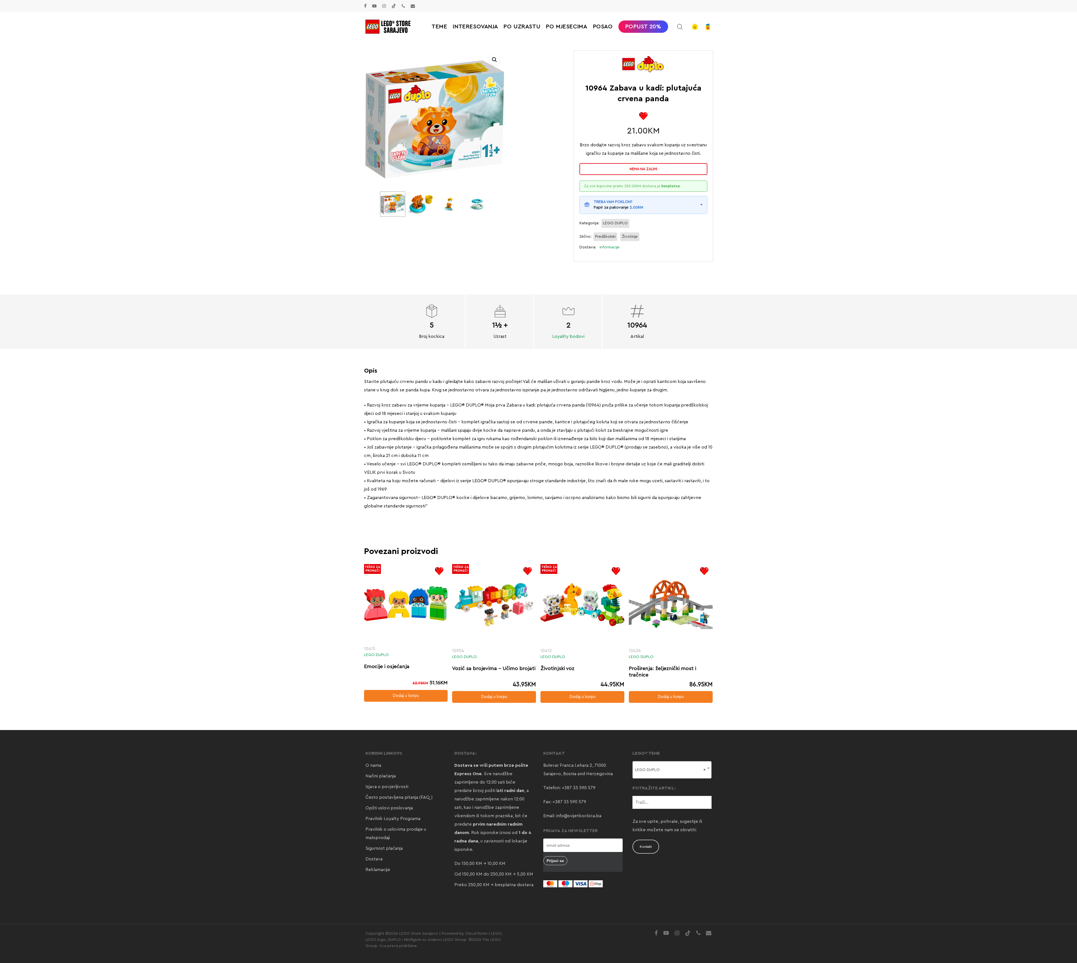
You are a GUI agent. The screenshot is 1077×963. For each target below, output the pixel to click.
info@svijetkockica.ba (578, 816)
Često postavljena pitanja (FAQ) (398, 797)
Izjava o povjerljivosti (386, 786)
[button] (494, 60)
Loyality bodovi (568, 336)
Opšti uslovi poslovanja (389, 808)
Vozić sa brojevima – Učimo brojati (493, 668)
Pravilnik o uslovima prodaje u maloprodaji (395, 833)
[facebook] (365, 6)
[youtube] (374, 6)
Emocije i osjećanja (386, 666)
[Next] (480, 204)
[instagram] (384, 6)
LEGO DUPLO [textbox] (670, 770)
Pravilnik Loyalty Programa (392, 818)
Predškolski (605, 237)
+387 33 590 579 (578, 788)
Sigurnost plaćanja (384, 848)
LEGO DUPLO (615, 223)
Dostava (374, 859)
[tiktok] (394, 6)
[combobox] (672, 770)
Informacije (610, 247)
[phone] (403, 6)
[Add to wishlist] (643, 116)
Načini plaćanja (380, 776)
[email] (413, 6)
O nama (373, 765)
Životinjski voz (557, 668)
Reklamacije (377, 869)
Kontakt (646, 846)
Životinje (630, 237)
